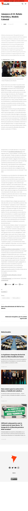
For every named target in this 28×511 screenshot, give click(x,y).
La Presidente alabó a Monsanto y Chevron (11, 274)
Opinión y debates (6, 298)
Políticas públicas (16, 298)
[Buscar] (22, 4)
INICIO (14, 473)
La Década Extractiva (6, 278)
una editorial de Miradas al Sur (15, 151)
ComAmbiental (4, 280)
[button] (25, 4)
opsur (5, 24)
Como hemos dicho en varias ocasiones (10, 249)
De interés (4, 291)
